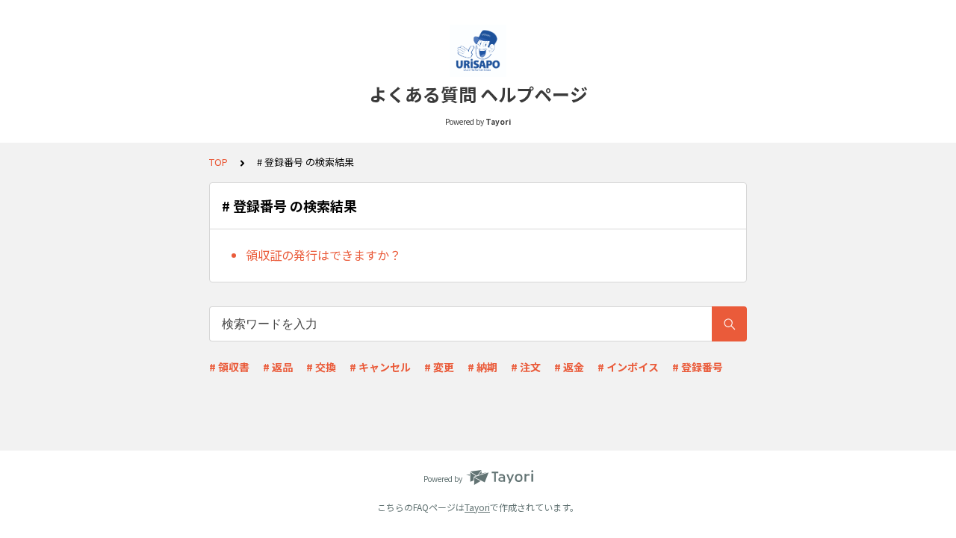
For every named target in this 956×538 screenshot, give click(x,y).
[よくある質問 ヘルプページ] (478, 51)
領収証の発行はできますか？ (323, 255)
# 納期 (482, 366)
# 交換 (321, 366)
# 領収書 (229, 366)
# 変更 (439, 366)
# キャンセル (380, 366)
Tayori (477, 507)
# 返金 (569, 366)
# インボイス (628, 366)
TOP (218, 162)
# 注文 (526, 366)
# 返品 (278, 366)
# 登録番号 (697, 366)
